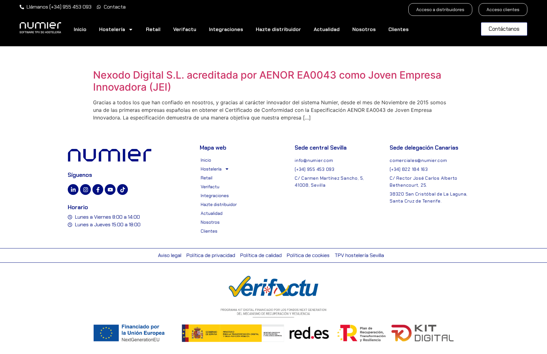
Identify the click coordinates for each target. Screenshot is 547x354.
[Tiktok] (122, 189)
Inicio (80, 29)
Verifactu (184, 29)
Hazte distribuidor (278, 29)
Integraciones (226, 29)
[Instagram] (85, 189)
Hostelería (112, 29)
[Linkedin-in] (73, 189)
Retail (153, 29)
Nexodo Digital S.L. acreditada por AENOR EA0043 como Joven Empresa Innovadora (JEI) (267, 81)
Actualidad (327, 29)
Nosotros (364, 29)
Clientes (398, 29)
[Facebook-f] (97, 189)
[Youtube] (110, 189)
